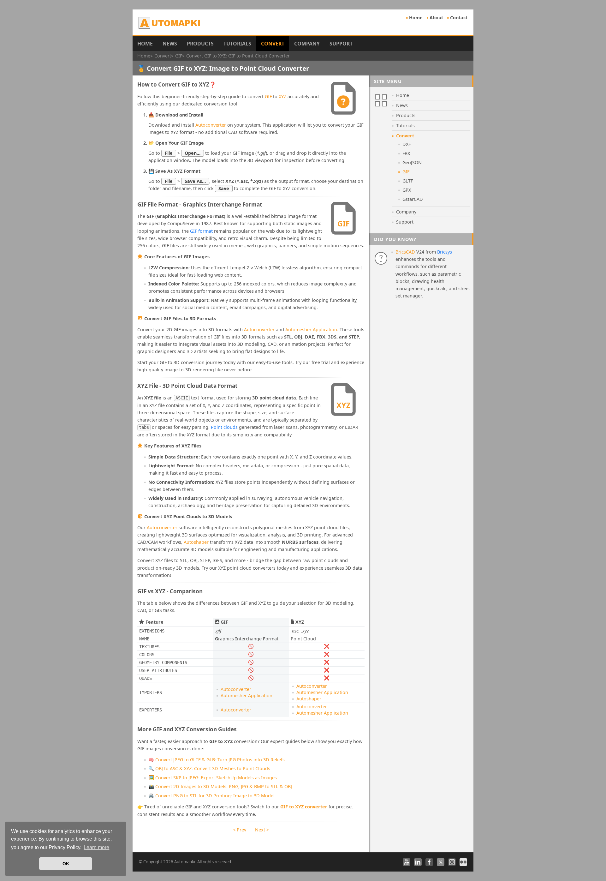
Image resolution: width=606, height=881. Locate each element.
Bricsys (444, 252)
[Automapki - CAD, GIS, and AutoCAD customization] (170, 23)
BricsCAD (405, 252)
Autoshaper (196, 542)
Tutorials (237, 43)
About (436, 18)
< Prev (239, 830)
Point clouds (224, 427)
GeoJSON (412, 162)
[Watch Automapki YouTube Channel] (406, 862)
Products (200, 43)
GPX (406, 190)
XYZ (282, 96)
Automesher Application (311, 330)
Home (416, 18)
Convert (272, 43)
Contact (458, 18)
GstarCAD (412, 199)
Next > (262, 830)
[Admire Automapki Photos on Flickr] (463, 862)
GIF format (201, 231)
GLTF (407, 181)
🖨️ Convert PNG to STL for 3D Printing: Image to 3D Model (211, 796)
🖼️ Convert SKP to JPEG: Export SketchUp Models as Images (212, 778)
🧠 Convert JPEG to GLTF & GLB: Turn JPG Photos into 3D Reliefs (216, 760)
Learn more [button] (96, 847)
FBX (406, 153)
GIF (268, 96)
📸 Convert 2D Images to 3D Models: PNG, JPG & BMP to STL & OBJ (220, 786)
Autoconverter (210, 125)
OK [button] (65, 863)
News (170, 43)
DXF (406, 144)
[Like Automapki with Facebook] (429, 862)
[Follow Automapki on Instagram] (452, 862)
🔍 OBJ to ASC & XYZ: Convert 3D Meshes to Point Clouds (209, 768)
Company (307, 43)
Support (341, 43)
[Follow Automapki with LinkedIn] (418, 862)
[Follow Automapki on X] (440, 862)
